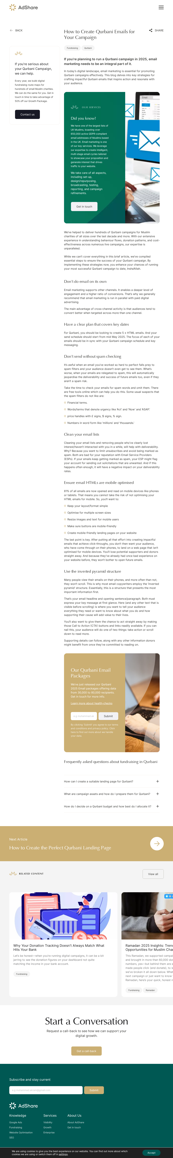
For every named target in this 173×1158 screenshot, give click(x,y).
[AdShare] (23, 7)
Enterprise (49, 1132)
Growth (47, 1127)
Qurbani (88, 48)
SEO (11, 1137)
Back (18, 30)
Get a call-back (86, 1051)
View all (153, 874)
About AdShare (75, 1122)
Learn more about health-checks (91, 703)
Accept (151, 1152)
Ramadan (150, 990)
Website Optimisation (21, 1132)
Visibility (47, 1122)
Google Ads (15, 1122)
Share (159, 30)
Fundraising (72, 48)
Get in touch (84, 206)
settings (63, 1154)
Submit (108, 716)
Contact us (27, 114)
